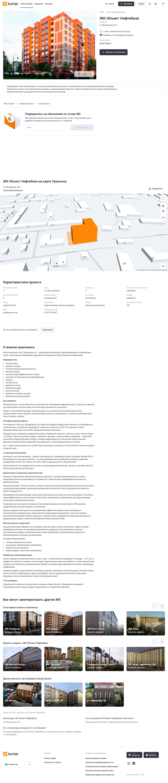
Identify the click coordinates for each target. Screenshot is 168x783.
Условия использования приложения (101, 766)
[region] (84, 232)
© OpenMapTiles (142, 270)
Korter (102, 12)
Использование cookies (95, 758)
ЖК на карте (9, 104)
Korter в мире (50, 758)
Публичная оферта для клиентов (99, 775)
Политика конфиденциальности (99, 762)
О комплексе (44, 104)
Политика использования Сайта (99, 771)
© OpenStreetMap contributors (157, 270)
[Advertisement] (84, 155)
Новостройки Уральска (116, 12)
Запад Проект (105, 43)
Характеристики (26, 104)
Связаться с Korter (52, 762)
